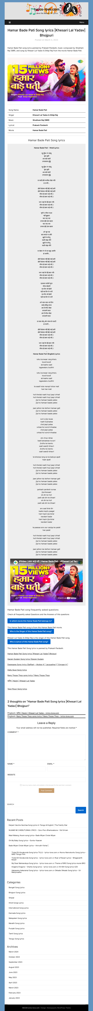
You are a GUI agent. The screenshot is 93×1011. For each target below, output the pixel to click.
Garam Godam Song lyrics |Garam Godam (25, 659)
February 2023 (15, 993)
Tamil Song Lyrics (16, 933)
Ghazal (11, 898)
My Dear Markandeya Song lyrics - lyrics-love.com (32, 863)
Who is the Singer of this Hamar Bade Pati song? (31, 631)
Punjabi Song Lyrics (16, 928)
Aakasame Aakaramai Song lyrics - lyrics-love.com (32, 870)
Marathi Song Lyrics (16, 923)
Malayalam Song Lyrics (18, 918)
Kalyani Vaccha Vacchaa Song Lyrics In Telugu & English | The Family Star (38, 825)
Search (10, 804)
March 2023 (13, 988)
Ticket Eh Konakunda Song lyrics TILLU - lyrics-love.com (34, 852)
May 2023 (13, 977)
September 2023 (15, 962)
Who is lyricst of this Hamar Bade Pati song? (29, 642)
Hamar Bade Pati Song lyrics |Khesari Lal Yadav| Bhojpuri (31, 654)
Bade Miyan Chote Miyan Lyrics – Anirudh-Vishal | (28, 845)
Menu (82, 22)
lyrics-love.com (46, 9)
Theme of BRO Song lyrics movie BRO (70, 863)
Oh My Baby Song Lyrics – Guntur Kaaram (25, 840)
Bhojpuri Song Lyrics (17, 892)
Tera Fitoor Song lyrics (17, 689)
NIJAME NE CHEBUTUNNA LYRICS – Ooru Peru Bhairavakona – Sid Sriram (38, 830)
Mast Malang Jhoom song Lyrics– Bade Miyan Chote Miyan (32, 835)
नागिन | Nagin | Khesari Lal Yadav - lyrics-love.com (37, 713)
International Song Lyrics (19, 908)
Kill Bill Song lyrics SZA (68, 867)
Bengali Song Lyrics (16, 887)
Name (10, 764)
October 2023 (14, 957)
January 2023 (14, 998)
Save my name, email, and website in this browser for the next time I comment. (47, 785)
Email (50, 764)
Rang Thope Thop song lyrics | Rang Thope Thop (28, 675)
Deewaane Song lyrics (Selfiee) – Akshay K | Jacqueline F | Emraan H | (37, 664)
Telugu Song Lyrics (16, 939)
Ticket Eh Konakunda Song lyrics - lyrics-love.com (32, 858)
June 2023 (13, 972)
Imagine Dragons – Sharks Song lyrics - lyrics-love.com (34, 867)
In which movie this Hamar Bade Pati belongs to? (31, 621)
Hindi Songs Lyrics (16, 903)
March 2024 (13, 952)
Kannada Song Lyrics (17, 913)
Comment (12, 732)
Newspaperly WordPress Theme (59, 1008)
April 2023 (13, 983)
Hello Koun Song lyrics (17, 670)
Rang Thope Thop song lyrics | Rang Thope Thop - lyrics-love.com (45, 716)
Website (11, 775)
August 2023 (14, 967)
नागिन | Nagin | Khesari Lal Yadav (21, 681)
